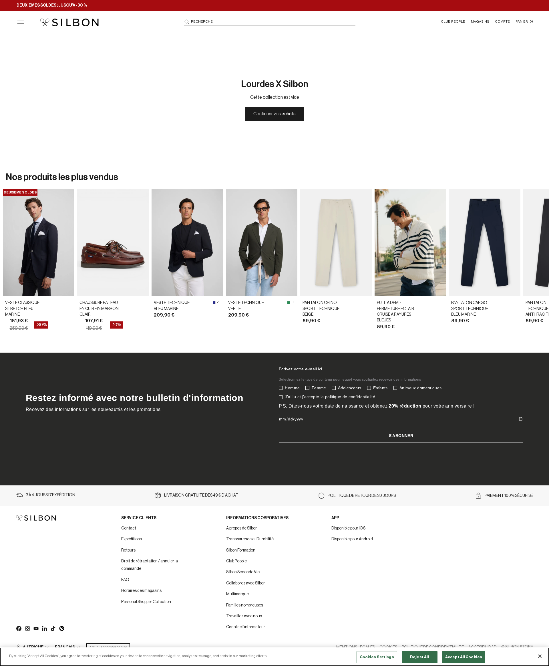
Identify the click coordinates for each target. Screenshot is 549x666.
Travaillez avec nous (244, 616)
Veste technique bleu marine (172, 306)
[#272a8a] (214, 302)
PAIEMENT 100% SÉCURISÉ (509, 496)
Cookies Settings (377, 657)
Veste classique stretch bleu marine (22, 309)
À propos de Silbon (242, 528)
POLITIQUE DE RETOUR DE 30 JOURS (362, 496)
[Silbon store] (69, 22)
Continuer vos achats (274, 114)
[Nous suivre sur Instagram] (27, 628)
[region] (274, 656)
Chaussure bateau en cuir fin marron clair (99, 309)
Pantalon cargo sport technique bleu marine (469, 309)
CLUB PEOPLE (453, 21)
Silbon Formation (240, 550)
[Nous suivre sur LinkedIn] (44, 628)
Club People (236, 561)
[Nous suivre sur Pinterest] (61, 628)
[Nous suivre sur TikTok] (53, 628)
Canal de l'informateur (245, 627)
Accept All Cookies (463, 657)
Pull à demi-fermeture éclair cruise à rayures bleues (395, 311)
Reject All (419, 657)
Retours (128, 550)
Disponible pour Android (352, 539)
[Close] (540, 656)
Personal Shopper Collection (146, 602)
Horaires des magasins (141, 591)
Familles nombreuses (244, 605)
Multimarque (237, 594)
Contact (128, 528)
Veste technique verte (246, 306)
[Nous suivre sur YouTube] (35, 628)
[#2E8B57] (288, 302)
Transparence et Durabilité (250, 539)
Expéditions (131, 539)
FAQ (125, 580)
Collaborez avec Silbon (246, 583)
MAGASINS (480, 21)
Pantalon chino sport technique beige (321, 309)
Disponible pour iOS (348, 528)
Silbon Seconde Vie (243, 572)
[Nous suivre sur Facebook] (18, 628)
